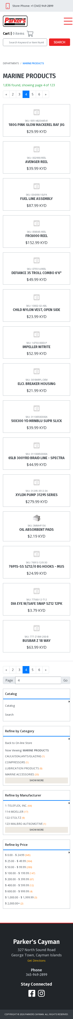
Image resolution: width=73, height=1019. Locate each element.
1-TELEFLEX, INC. (16, 805)
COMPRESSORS (15, 762)
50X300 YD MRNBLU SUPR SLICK (36, 421)
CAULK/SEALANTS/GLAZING (23, 756)
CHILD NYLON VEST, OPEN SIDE (36, 310)
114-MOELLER (14, 811)
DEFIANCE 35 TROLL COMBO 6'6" (36, 273)
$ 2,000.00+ (12, 903)
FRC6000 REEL (37, 236)
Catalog (10, 705)
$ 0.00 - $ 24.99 (14, 855)
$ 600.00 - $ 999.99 (17, 891)
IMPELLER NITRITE (36, 347)
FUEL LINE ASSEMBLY (36, 199)
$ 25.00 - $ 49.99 (15, 861)
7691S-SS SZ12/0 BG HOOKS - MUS (36, 566)
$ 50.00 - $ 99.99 (15, 867)
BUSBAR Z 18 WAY (37, 641)
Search (59, 42)
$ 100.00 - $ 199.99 (17, 873)
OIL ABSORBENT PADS (36, 529)
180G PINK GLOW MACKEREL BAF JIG (36, 125)
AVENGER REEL (36, 162)
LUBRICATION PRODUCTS (22, 768)
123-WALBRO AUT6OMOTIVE (24, 824)
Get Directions (36, 960)
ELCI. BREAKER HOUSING (36, 384)
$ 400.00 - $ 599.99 (17, 885)
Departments (11, 63)
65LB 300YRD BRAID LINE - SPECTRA (36, 458)
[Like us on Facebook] (32, 993)
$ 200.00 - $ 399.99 (17, 879)
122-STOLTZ (13, 817)
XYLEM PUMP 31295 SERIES (37, 495)
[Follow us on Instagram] (41, 993)
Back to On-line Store (18, 743)
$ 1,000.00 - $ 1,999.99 (19, 897)
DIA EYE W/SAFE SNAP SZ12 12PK (36, 603)
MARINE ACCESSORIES (19, 774)
